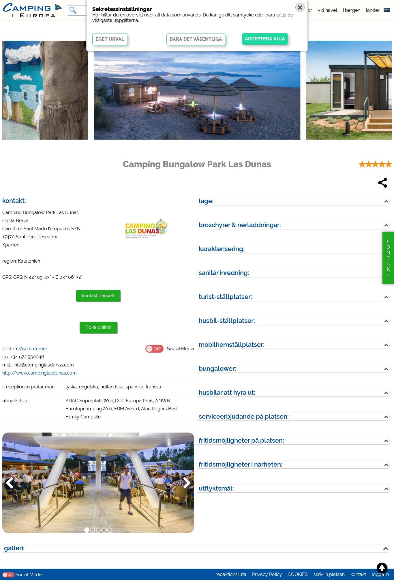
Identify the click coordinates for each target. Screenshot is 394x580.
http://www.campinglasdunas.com (39, 373)
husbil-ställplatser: (227, 320)
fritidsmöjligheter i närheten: (240, 464)
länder (373, 10)
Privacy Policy (267, 574)
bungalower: (217, 368)
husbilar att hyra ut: (227, 392)
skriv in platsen (329, 574)
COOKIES (298, 574)
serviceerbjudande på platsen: (244, 416)
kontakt (358, 574)
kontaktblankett (98, 295)
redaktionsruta (230, 574)
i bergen (351, 10)
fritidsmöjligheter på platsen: (241, 440)
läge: (206, 201)
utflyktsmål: (216, 488)
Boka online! (98, 327)
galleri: (14, 548)
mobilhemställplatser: (231, 344)
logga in (380, 574)
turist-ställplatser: (225, 296)
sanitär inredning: (224, 272)
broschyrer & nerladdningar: (240, 225)
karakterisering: (222, 248)
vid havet (327, 10)
